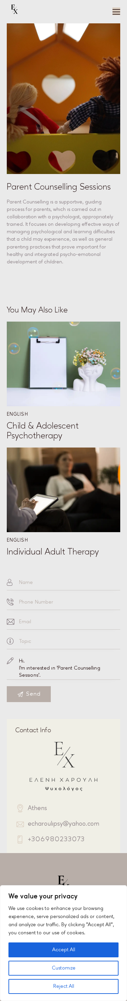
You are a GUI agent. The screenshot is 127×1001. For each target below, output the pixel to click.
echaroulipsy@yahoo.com (63, 823)
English (17, 414)
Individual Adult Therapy (53, 552)
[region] (63, 943)
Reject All (63, 986)
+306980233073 (56, 839)
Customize (64, 968)
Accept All (63, 950)
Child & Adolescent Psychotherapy (43, 430)
